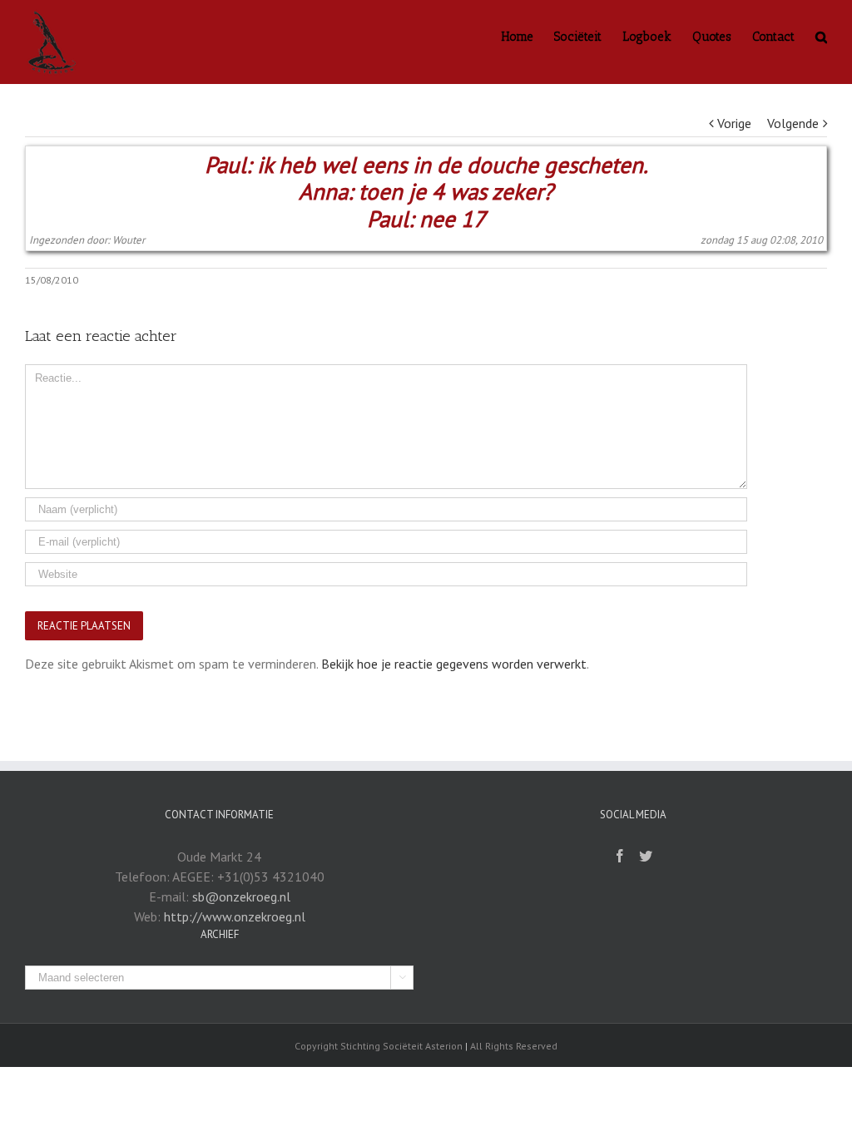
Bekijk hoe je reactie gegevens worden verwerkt (454, 663)
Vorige (734, 123)
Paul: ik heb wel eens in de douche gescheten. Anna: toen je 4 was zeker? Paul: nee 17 (426, 192)
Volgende (793, 123)
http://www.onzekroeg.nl (234, 916)
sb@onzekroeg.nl (241, 896)
